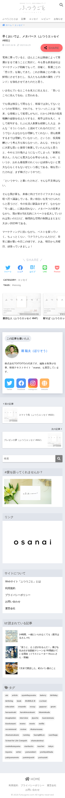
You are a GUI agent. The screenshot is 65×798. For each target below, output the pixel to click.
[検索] (58, 458)
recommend (10, 729)
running (26, 735)
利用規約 (10, 588)
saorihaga (53, 735)
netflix (41, 724)
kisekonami (10, 724)
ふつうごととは (10, 19)
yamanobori (30, 752)
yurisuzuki (42, 757)
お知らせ (58, 19)
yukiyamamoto (12, 757)
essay (17, 285)
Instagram (32, 389)
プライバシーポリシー (17, 595)
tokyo (50, 746)
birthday (54, 695)
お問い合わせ (12, 601)
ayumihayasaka (29, 695)
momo (22, 724)
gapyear (43, 707)
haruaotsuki (10, 712)
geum (53, 707)
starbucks (28, 746)
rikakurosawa (36, 729)
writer (18, 752)
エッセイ (33, 19)
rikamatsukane (12, 735)
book (19, 701)
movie (32, 724)
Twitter (9, 389)
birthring (9, 701)
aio (6, 695)
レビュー (45, 19)
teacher (40, 746)
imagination (10, 718)
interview (24, 718)
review (23, 729)
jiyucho (35, 718)
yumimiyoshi (28, 757)
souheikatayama (12, 746)
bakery (43, 695)
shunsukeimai (37, 741)
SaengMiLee (39, 735)
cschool (42, 701)
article (15, 695)
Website (44, 389)
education (9, 707)
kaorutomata (48, 718)
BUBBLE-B (30, 701)
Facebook (21, 389)
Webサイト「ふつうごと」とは (23, 581)
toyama (8, 752)
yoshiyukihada (46, 752)
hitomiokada (44, 712)
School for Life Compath (16, 741)
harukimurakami (27, 712)
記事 (23, 19)
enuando (22, 707)
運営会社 (10, 608)
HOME (35, 779)
